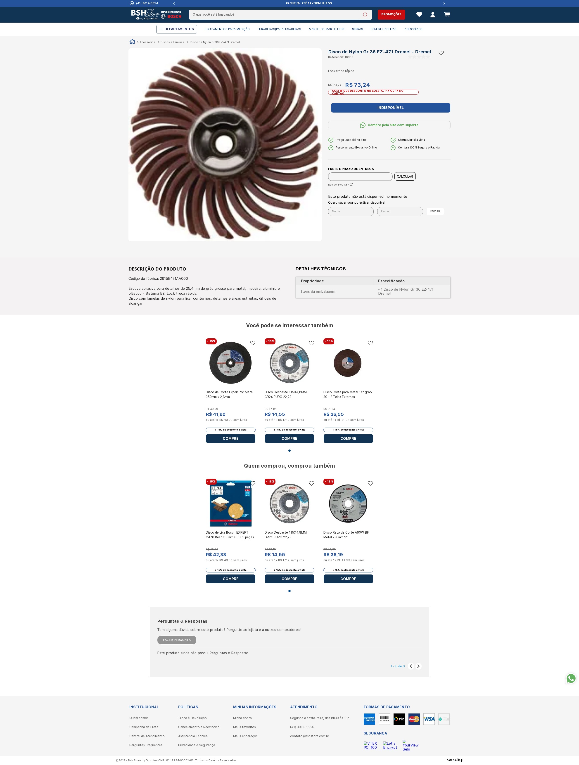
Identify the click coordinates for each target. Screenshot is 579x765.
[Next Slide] (444, 3)
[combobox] (280, 14)
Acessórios (147, 42)
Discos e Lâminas (172, 42)
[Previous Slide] (174, 3)
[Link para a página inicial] (132, 42)
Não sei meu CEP (338, 184)
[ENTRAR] (428, 15)
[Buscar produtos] (365, 15)
